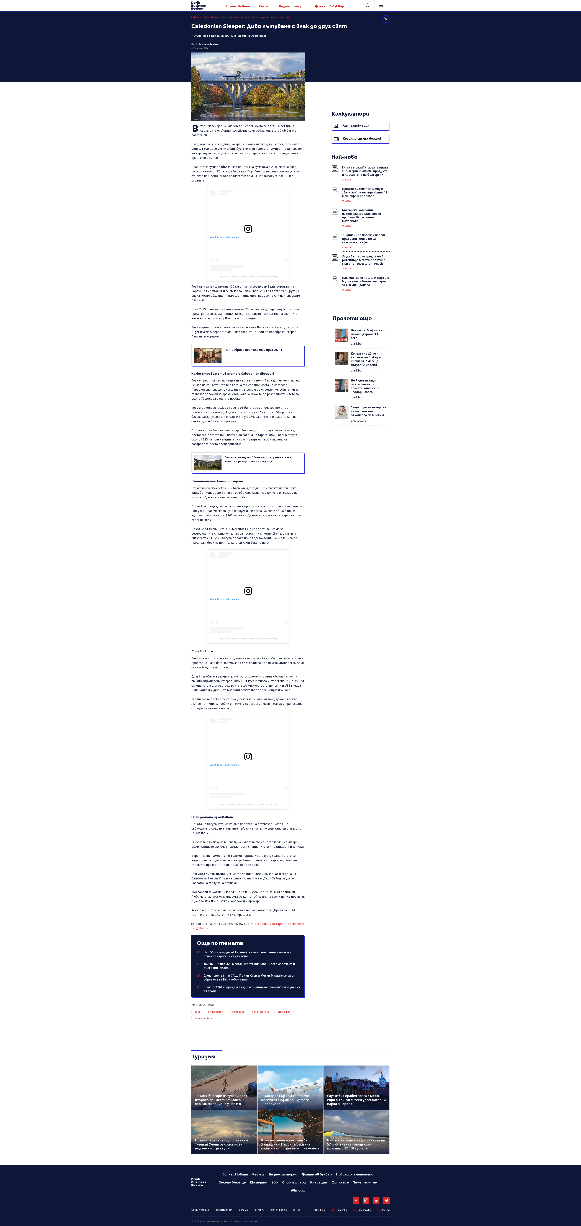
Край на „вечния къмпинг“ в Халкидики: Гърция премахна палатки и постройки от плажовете (290, 1144)
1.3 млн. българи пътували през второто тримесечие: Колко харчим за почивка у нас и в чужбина (221, 1102)
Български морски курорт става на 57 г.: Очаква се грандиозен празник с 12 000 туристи (356, 1144)
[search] (368, 5)
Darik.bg (320, 1210)
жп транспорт (215, 1011)
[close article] (386, 19)
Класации (318, 1182)
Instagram (279, 924)
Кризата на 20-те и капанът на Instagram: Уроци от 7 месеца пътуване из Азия (367, 359)
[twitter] (386, 1200)
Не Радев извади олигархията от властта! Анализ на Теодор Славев (365, 386)
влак (197, 1011)
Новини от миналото (354, 1174)
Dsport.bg (341, 1210)
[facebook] (356, 1200)
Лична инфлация (355, 126)
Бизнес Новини (237, 6)
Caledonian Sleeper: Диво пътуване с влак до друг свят (261, 17)
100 (275, 1182)
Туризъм (226, 17)
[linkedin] (376, 1200)
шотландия (284, 1011)
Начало (197, 17)
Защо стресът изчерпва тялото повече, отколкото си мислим (368, 411)
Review (264, 6)
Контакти (258, 1209)
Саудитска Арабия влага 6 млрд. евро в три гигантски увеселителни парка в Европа (356, 1100)
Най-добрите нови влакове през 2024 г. (254, 350)
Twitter (204, 928)
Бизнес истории (292, 6)
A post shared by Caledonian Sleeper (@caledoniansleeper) (248, 276)
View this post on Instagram (224, 237)
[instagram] (366, 1200)
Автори (298, 1190)
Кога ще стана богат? (361, 138)
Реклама (243, 1209)
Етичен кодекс (278, 1209)
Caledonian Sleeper (204, 1018)
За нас (296, 1209)
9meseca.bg (358, 420)
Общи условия (200, 1209)
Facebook (260, 924)
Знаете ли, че (365, 1182)
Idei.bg (386, 1210)
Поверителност (223, 1209)
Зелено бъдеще (232, 1182)
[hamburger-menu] (381, 5)
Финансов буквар (329, 6)
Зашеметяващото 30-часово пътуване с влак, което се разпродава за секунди (258, 459)
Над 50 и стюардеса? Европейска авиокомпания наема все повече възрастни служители (247, 954)
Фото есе (340, 1182)
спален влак (237, 1011)
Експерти (258, 1182)
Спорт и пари (294, 1182)
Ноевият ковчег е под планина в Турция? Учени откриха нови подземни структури (221, 1144)
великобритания (260, 1011)
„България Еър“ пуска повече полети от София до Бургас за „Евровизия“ (285, 1100)
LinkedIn (298, 924)
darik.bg (356, 343)
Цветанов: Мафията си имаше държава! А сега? (368, 334)
